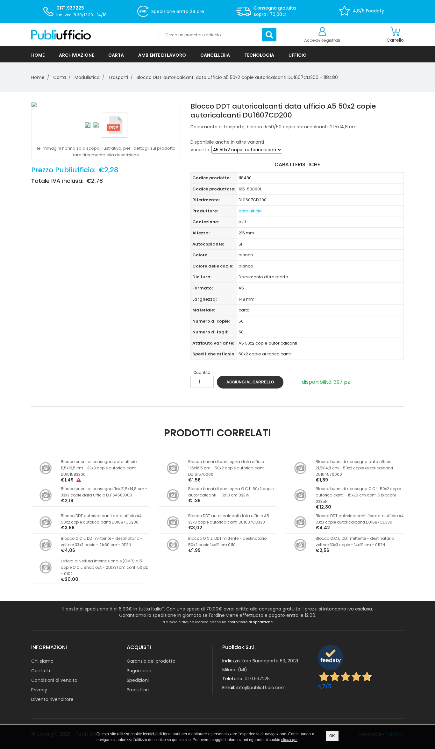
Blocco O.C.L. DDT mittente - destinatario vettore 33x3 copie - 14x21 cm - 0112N (355, 541)
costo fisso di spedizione (250, 621)
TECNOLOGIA (259, 55)
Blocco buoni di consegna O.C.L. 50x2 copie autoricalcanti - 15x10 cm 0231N (231, 492)
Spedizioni (138, 680)
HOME (38, 55)
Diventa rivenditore (52, 699)
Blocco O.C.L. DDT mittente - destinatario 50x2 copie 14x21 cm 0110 (227, 541)
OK (332, 736)
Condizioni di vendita (54, 680)
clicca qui (289, 740)
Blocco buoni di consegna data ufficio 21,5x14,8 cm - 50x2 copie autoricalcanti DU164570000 (354, 468)
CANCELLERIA (215, 55)
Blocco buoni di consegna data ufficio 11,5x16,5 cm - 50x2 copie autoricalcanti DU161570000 (226, 468)
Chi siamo (42, 661)
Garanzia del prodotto (151, 661)
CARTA (116, 55)
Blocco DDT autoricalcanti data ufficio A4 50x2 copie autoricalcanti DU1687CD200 (101, 519)
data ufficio (250, 211)
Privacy (39, 690)
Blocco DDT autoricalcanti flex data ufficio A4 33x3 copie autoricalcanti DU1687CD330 (360, 519)
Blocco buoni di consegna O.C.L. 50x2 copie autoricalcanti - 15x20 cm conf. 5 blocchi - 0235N (358, 495)
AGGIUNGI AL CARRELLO (250, 382)
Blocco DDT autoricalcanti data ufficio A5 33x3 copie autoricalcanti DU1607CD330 (228, 519)
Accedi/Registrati (322, 40)
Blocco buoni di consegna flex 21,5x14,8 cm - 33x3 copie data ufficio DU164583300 (104, 492)
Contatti (40, 670)
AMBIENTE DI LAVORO (162, 55)
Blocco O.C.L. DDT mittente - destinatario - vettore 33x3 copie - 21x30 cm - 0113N (101, 541)
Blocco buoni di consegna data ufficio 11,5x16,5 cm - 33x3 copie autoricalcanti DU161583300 (99, 468)
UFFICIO (298, 55)
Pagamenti (139, 670)
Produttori (138, 690)
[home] (90, 34)
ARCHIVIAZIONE (76, 55)
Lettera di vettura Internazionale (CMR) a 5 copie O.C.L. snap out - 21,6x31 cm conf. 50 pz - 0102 (104, 567)
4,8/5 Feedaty (368, 11)
